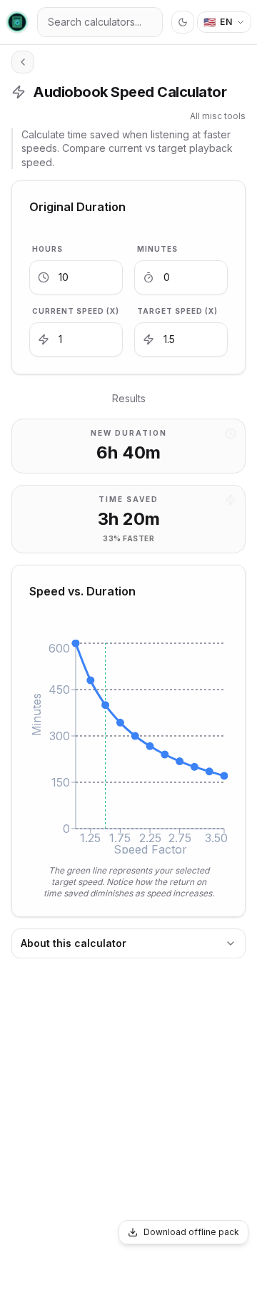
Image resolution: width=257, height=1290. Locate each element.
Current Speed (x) (75, 311)
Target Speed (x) (177, 311)
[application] (128, 747)
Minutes (157, 249)
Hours (47, 249)
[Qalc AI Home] (17, 22)
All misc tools (218, 116)
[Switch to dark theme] (182, 22)
